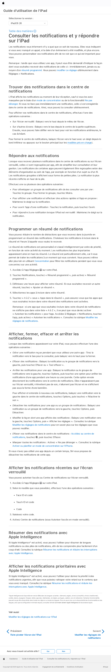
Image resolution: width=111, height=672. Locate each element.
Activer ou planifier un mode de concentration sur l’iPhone (42, 446)
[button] (23, 31)
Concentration (42, 261)
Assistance (13, 659)
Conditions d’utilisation (75, 667)
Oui (48, 651)
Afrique (105, 667)
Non (63, 651)
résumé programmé (31, 70)
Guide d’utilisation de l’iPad (25, 11)
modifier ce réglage (67, 70)
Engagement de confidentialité (53, 667)
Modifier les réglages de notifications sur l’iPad (33, 617)
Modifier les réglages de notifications (31, 424)
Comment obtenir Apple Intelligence (66, 603)
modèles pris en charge (79, 142)
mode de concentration (49, 100)
